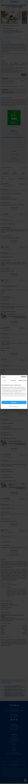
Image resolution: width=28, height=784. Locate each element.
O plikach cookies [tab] (22, 380)
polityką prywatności (7, 396)
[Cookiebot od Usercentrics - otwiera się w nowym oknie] (21, 377)
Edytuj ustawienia (13, 406)
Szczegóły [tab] (13, 380)
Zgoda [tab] (4, 380)
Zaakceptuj (14, 402)
